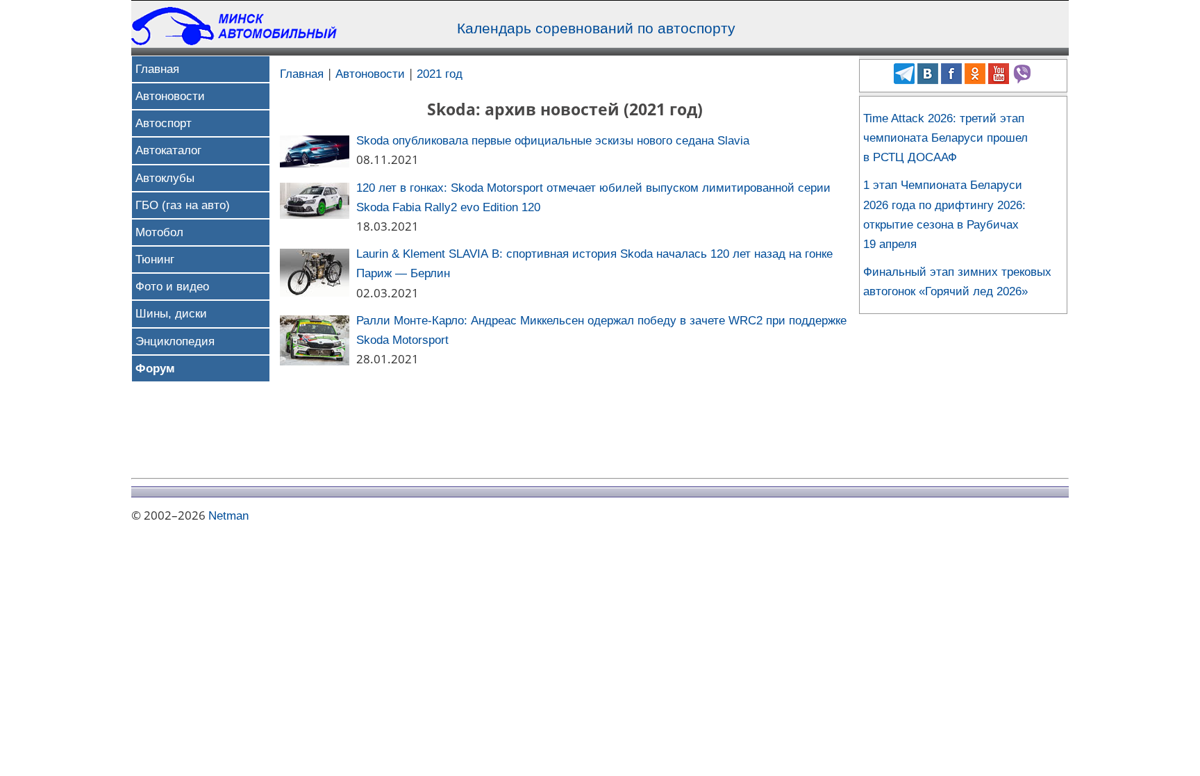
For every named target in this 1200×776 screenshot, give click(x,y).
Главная (157, 69)
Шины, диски (171, 313)
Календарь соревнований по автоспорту (596, 28)
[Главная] (235, 41)
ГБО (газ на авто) (182, 205)
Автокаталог (168, 150)
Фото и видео (172, 286)
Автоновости (170, 96)
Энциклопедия (175, 341)
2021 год (439, 74)
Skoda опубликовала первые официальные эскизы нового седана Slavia (552, 140)
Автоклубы (164, 178)
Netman (228, 515)
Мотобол (159, 232)
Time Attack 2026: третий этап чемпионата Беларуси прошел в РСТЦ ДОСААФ (945, 138)
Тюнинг (154, 259)
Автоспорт (163, 123)
